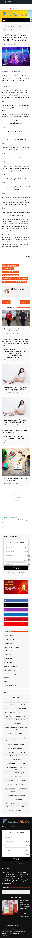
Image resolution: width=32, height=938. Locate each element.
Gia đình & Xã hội (9, 651)
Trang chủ (6, 677)
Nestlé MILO (10, 752)
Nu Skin (23, 752)
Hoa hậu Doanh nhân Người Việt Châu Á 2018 (16, 728)
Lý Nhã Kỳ (9, 740)
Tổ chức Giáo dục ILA (16, 799)
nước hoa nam (16, 759)
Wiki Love (6, 681)
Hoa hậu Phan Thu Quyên (11, 271)
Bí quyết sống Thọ (9, 639)
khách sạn (10, 737)
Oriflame (8, 773)
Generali (8, 716)
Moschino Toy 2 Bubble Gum (16, 744)
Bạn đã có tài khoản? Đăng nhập (16, 572)
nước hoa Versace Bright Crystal (16, 763)
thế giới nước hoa (16, 792)
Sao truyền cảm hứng (10, 674)
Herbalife (8, 720)
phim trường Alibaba (20, 773)
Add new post (5, 5)
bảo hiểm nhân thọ (16, 701)
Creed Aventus (22, 708)
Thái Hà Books (23, 788)
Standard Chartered (11, 784)
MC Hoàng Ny (22, 740)
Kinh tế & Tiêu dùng (9, 662)
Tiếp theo (24, 302)
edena (19, 712)
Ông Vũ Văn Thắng (11, 803)
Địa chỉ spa (22, 807)
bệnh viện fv (9, 708)
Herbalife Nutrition (21, 720)
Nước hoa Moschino (16, 756)
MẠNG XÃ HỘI (12, 874)
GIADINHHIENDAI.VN (23, 874)
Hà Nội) (9, 733)
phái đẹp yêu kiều (16, 776)
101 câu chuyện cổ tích (10, 265)
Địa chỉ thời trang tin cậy (16, 810)
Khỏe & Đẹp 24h (8, 658)
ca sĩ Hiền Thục (8, 268)
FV (26, 712)
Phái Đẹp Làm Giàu (9, 670)
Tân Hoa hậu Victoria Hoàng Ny (16, 795)
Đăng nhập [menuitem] (4, 2)
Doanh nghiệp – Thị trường (11, 647)
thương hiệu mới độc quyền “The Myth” (15, 282)
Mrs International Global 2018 (16, 748)
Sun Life (24, 784)
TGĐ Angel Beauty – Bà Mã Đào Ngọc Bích (15, 278)
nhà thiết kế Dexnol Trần (11, 275)
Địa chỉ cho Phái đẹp (10, 685)
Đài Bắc (24, 803)
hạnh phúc (22, 733)
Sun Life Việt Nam (10, 788)
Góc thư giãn (7, 654)
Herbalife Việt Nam (16, 723)
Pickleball (23, 780)
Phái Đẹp (5, 517)
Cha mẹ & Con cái (9, 643)
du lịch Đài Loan (10, 712)
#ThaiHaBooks (16, 697)
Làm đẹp (22, 737)
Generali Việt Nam (21, 716)
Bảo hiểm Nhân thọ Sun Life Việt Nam (15, 704)
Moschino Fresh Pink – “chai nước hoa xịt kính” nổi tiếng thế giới (15, 438)
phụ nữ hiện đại (10, 780)
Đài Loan (9, 807)
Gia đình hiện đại (7, 44)
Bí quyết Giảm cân (9, 635)
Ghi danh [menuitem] (10, 2)
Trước (7, 302)
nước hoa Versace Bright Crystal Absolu (16, 768)
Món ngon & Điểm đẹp (10, 666)
